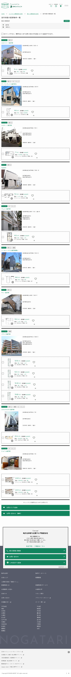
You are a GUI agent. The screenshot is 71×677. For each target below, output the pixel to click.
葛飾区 (39, 617)
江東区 (3, 615)
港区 (2, 608)
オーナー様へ (40, 602)
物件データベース (41, 573)
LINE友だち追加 (15, 562)
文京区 (3, 610)
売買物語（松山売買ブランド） (9, 660)
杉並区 (3, 626)
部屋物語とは (5, 585)
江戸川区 (4, 619)
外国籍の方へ (5, 602)
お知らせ (4, 593)
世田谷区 (4, 624)
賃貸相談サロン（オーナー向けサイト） (11, 663)
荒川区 (39, 615)
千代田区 (4, 606)
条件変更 (67, 21)
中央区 (39, 606)
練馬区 (39, 626)
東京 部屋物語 (5, 5)
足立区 (3, 617)
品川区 (39, 619)
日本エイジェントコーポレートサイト (11, 651)
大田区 (39, 621)
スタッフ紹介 (40, 593)
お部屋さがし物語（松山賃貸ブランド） (11, 654)
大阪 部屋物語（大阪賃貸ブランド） (10, 657)
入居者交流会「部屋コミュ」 (10, 582)
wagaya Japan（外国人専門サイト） (11, 667)
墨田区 (39, 613)
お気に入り (4, 577)
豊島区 (3, 628)
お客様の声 (39, 589)
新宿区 (39, 608)
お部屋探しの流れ (6, 589)
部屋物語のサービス (42, 585)
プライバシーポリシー (42, 598)
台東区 (3, 613)
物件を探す (4, 573)
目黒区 (3, 621)
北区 (38, 628)
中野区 (39, 624)
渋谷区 (39, 610)
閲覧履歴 (38, 577)
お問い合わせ (14, 556)
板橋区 (3, 630)
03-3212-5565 (15, 551)
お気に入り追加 (12, 507)
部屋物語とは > (63, 567)
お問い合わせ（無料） (14, 513)
